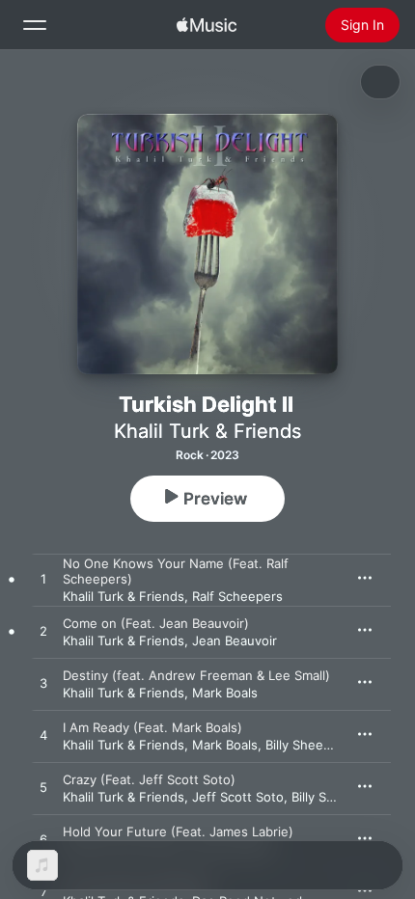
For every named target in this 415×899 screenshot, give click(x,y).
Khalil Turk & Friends (207, 431)
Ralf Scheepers (237, 596)
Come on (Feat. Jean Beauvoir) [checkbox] (156, 623)
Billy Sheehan (305, 744)
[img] (206, 25)
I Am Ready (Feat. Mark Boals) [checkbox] (152, 727)
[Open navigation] (35, 25)
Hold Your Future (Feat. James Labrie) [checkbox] (178, 831)
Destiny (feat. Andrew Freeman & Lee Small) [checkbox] (196, 675)
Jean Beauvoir (234, 640)
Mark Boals (225, 692)
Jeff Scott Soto (238, 796)
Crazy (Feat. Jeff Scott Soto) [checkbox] (149, 779)
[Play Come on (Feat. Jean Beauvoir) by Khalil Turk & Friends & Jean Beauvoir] (43, 631)
